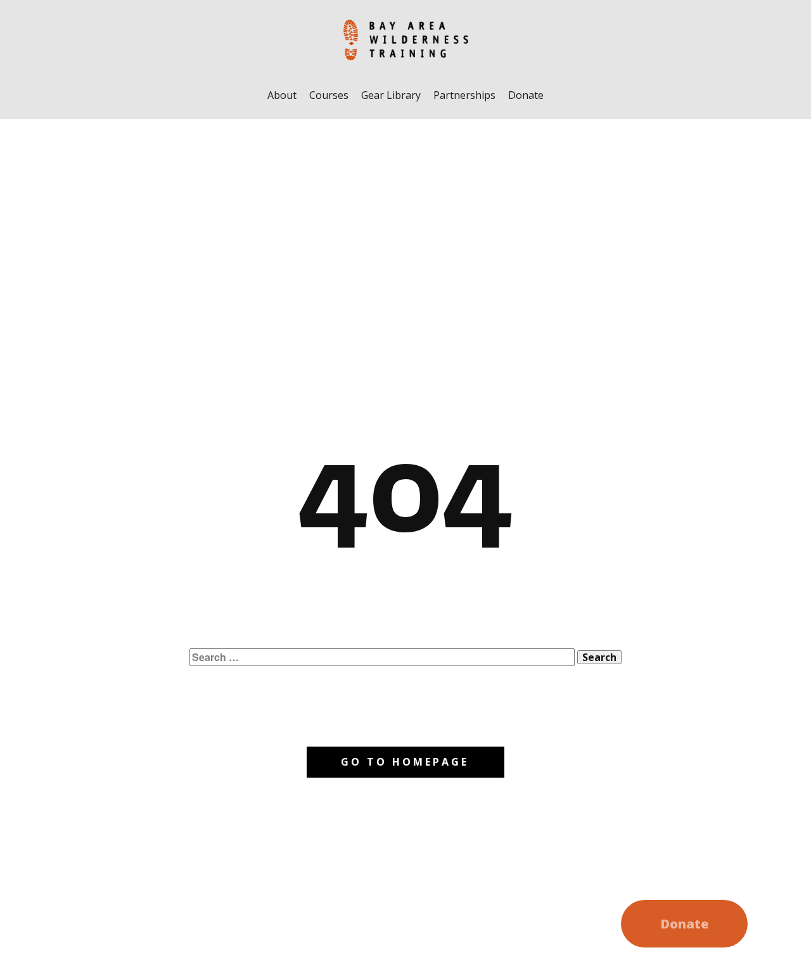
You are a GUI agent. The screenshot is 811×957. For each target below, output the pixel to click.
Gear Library (391, 95)
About (282, 95)
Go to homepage (405, 762)
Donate (526, 95)
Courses (328, 95)
